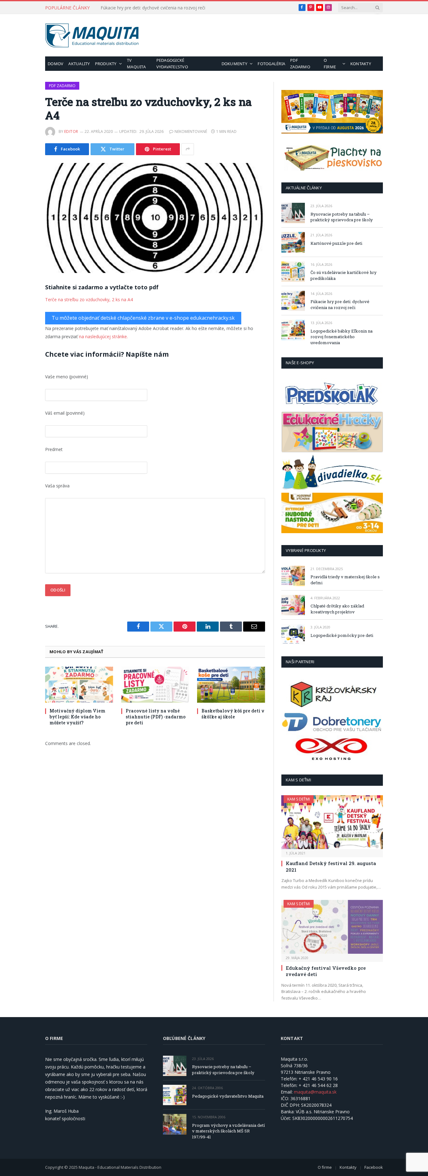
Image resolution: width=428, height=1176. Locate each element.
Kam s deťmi (298, 799)
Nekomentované (191, 131)
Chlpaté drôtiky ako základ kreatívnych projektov (337, 609)
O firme (330, 63)
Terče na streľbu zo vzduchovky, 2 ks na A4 (89, 299)
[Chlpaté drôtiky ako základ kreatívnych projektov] (293, 605)
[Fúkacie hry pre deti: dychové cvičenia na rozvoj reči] (293, 301)
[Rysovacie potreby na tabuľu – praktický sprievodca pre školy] (293, 213)
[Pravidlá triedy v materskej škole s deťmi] (293, 576)
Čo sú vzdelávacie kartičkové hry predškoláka (344, 275)
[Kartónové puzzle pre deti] (293, 242)
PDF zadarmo (300, 63)
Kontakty (360, 63)
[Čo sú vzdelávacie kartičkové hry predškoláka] (293, 271)
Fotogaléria (271, 63)
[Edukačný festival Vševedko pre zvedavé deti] (332, 927)
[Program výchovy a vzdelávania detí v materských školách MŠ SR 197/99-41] (174, 1124)
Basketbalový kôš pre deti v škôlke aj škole (232, 714)
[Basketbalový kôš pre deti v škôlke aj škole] (231, 685)
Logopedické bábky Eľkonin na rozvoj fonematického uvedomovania (342, 336)
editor (71, 131)
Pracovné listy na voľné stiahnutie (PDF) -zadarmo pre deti (155, 717)
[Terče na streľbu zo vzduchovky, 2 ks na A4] (155, 218)
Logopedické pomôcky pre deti (342, 635)
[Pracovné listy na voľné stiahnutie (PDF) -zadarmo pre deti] (155, 685)
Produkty (106, 63)
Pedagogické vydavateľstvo (172, 63)
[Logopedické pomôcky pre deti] (293, 634)
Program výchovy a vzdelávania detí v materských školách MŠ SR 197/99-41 (228, 1131)
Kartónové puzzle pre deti (336, 243)
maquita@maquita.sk (315, 1092)
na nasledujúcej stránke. (103, 336)
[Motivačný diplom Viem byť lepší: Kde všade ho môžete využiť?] (79, 685)
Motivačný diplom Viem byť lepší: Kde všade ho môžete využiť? (77, 717)
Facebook (373, 1167)
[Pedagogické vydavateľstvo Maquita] (174, 1095)
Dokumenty (234, 63)
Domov (55, 63)
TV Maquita (136, 63)
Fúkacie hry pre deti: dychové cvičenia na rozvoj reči (153, 8)
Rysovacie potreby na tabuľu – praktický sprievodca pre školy (342, 217)
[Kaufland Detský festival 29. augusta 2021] (332, 822)
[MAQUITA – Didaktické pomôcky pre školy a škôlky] (92, 35)
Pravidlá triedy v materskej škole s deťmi (345, 579)
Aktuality (79, 63)
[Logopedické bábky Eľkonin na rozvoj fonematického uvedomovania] (293, 330)
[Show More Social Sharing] (187, 149)
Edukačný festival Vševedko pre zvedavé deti (326, 971)
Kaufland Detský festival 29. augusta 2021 (331, 866)
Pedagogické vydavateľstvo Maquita (228, 1096)
